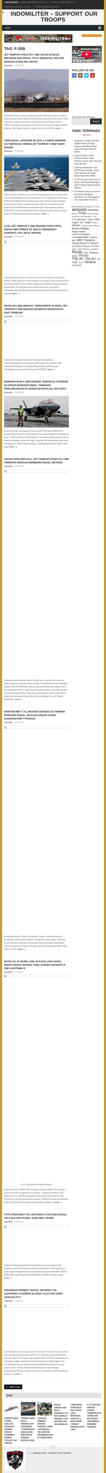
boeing (74, 213)
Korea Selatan (80, 228)
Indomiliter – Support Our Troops (52, 1453)
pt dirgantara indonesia (81, 246)
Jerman (76, 225)
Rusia (77, 251)
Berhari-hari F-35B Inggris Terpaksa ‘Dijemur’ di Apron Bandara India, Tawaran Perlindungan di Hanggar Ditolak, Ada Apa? (36, 385)
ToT (99, 259)
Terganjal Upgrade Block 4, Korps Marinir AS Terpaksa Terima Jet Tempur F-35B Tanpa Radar (35, 144)
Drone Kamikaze (86, 216)
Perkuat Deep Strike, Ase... (63, 2)
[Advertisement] (89, 97)
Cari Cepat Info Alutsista (83, 117)
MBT (74, 240)
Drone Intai (75, 216)
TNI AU (90, 258)
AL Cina (96, 207)
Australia (93, 210)
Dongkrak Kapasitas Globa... (17, 7)
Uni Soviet (76, 265)
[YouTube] (92, 75)
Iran (82, 222)
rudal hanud (94, 249)
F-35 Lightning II (79, 219)
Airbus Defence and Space (82, 207)
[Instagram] (80, 75)
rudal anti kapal (83, 249)
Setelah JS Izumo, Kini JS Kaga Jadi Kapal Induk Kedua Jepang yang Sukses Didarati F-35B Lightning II (35, 965)
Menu (7, 28)
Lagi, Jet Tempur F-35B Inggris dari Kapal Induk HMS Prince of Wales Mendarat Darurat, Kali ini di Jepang (33, 229)
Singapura (93, 252)
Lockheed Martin (80, 237)
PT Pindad (95, 246)
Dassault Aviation (92, 213)
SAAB (85, 253)
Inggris (75, 222)
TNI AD (83, 255)
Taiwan (74, 256)
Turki (74, 262)
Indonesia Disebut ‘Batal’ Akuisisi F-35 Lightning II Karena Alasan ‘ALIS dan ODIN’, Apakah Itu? (33, 1293)
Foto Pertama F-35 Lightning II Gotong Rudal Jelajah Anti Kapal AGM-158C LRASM (35, 1216)
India (96, 219)
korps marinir (79, 231)
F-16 (94, 216)
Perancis (89, 240)
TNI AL (78, 258)
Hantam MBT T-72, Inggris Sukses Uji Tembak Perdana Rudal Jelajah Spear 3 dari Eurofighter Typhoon (34, 715)
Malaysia (93, 237)
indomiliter (8, 65)
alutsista (79, 209)
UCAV (81, 262)
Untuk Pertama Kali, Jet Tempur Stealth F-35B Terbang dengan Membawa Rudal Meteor (36, 461)
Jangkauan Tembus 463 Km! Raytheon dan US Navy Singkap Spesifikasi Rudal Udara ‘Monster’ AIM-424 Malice (86, 146)
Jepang (94, 222)
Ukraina (90, 262)
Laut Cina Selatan (81, 234)
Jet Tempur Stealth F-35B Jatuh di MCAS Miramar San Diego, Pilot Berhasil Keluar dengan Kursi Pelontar (34, 58)
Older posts (14, 1387)
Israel (88, 222)
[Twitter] (86, 75)
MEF (80, 240)
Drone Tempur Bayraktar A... (34, 2)
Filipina (90, 220)
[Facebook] (74, 75)
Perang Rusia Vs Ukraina (85, 243)
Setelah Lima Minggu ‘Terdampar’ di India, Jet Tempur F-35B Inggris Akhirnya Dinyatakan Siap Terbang (35, 309)
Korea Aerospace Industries (90, 225)
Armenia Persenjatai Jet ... (47, 7)
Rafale (74, 249)
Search (96, 121)
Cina (82, 213)
